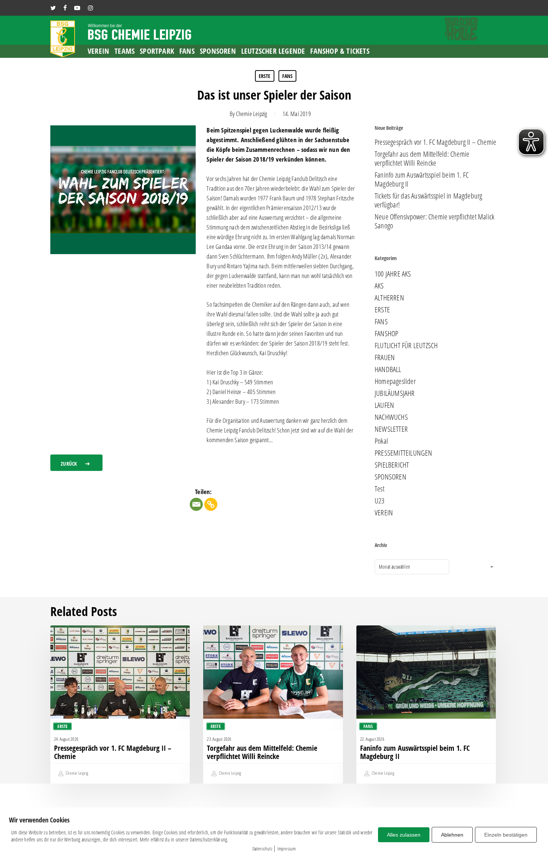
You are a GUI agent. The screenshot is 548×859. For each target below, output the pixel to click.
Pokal (381, 441)
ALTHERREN (389, 297)
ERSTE (265, 75)
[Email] (196, 504)
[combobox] (412, 566)
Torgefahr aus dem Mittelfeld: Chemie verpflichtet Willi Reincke (422, 159)
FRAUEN (385, 357)
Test (379, 488)
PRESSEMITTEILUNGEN (403, 453)
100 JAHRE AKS (393, 273)
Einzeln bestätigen (505, 835)
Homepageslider (395, 381)
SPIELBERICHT (392, 464)
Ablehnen (452, 835)
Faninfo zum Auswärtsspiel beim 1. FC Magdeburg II (422, 179)
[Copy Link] (210, 504)
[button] (76, 463)
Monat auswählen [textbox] (394, 566)
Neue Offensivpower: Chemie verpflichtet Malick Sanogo (434, 221)
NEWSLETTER (391, 429)
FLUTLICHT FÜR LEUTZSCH (406, 345)
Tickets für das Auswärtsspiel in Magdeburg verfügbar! (428, 200)
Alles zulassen (404, 835)
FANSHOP (386, 333)
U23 (380, 500)
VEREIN (384, 512)
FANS (287, 75)
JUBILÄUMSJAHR (395, 393)
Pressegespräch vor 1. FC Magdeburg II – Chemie (435, 142)
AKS (379, 285)
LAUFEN (384, 405)
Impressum (286, 848)
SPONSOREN (390, 476)
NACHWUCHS (391, 417)
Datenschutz (262, 848)
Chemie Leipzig (251, 113)
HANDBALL (388, 369)
